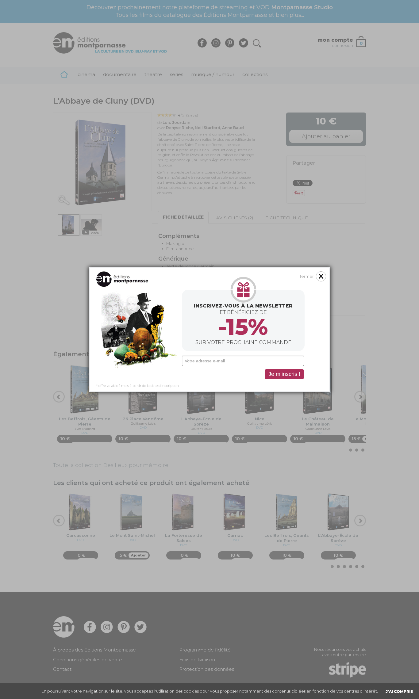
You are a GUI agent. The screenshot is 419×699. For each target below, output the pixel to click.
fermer (307, 276)
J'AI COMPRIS (399, 691)
